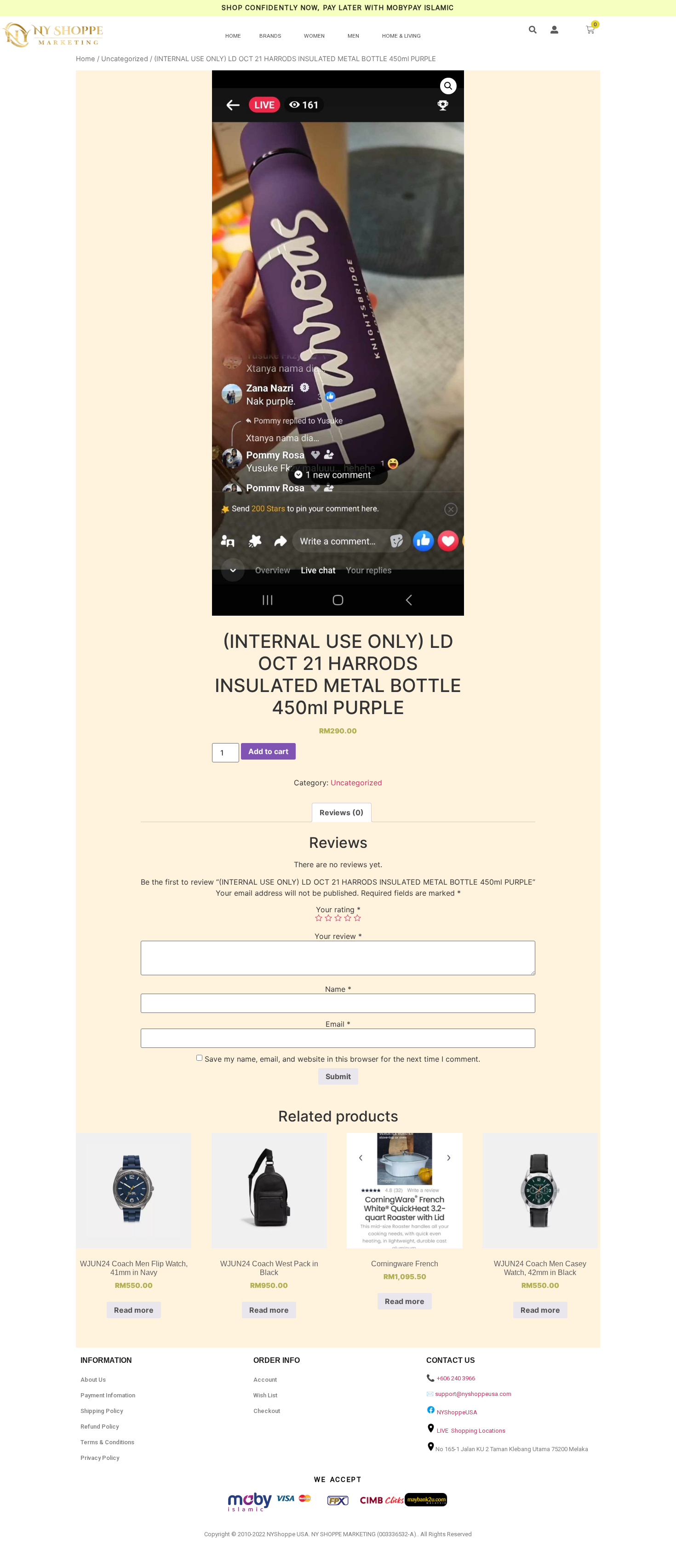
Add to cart (268, 751)
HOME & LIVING (401, 36)
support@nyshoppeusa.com (473, 1393)
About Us (93, 1379)
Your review (338, 936)
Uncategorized (124, 59)
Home (85, 59)
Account (265, 1379)
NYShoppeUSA (457, 1412)
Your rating (338, 909)
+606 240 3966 (456, 1378)
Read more (134, 1310)
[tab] (342, 812)
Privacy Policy (99, 1457)
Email (338, 1024)
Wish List (265, 1395)
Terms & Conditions (107, 1442)
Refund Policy (99, 1426)
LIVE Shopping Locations (471, 1430)
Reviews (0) (342, 812)
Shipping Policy (101, 1410)
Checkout (266, 1410)
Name (338, 989)
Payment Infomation (107, 1395)
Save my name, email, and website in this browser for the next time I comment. (342, 1059)
